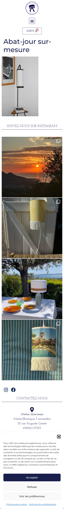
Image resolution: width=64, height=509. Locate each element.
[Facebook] (13, 389)
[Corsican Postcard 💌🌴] (32, 167)
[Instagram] (6, 389)
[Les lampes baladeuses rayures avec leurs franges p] (32, 228)
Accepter (32, 477)
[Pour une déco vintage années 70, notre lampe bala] (32, 350)
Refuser (32, 487)
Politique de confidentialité (42, 504)
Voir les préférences (32, 496)
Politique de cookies (16, 504)
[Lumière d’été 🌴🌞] (32, 289)
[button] (59, 436)
